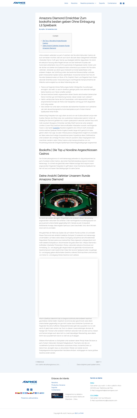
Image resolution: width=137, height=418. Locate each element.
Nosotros (74, 3)
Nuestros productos (87, 3)
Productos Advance (58, 385)
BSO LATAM (79, 413)
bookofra (56, 128)
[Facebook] (121, 3)
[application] (95, 3)
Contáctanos (112, 3)
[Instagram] (123, 3)
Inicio (66, 3)
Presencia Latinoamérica (29, 398)
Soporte (102, 3)
